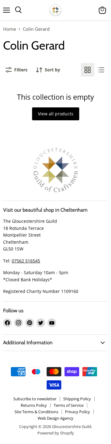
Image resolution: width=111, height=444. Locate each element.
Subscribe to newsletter (34, 399)
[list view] (101, 70)
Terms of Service (69, 405)
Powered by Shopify (55, 433)
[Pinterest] (29, 322)
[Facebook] (7, 322)
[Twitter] (40, 322)
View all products (55, 114)
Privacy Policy (77, 411)
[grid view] (87, 70)
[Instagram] (18, 322)
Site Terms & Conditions (36, 411)
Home (9, 29)
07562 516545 (26, 261)
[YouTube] (51, 322)
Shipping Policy (77, 399)
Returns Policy (34, 405)
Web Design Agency (55, 418)
